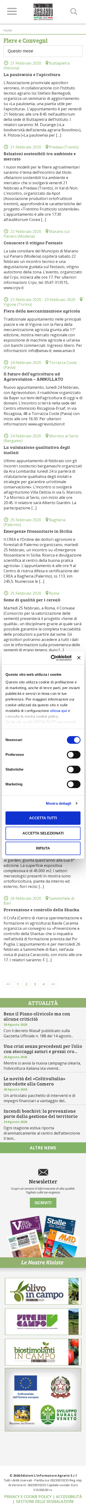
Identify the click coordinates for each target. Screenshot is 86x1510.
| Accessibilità (67, 1496)
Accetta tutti (43, 818)
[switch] (74, 754)
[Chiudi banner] (79, 658)
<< (8, 984)
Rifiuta (43, 848)
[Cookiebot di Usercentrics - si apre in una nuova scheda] (53, 658)
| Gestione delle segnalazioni (43, 1501)
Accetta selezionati (43, 833)
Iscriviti (43, 1202)
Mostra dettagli (58, 803)
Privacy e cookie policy (28, 1496)
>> (53, 984)
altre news (43, 1148)
